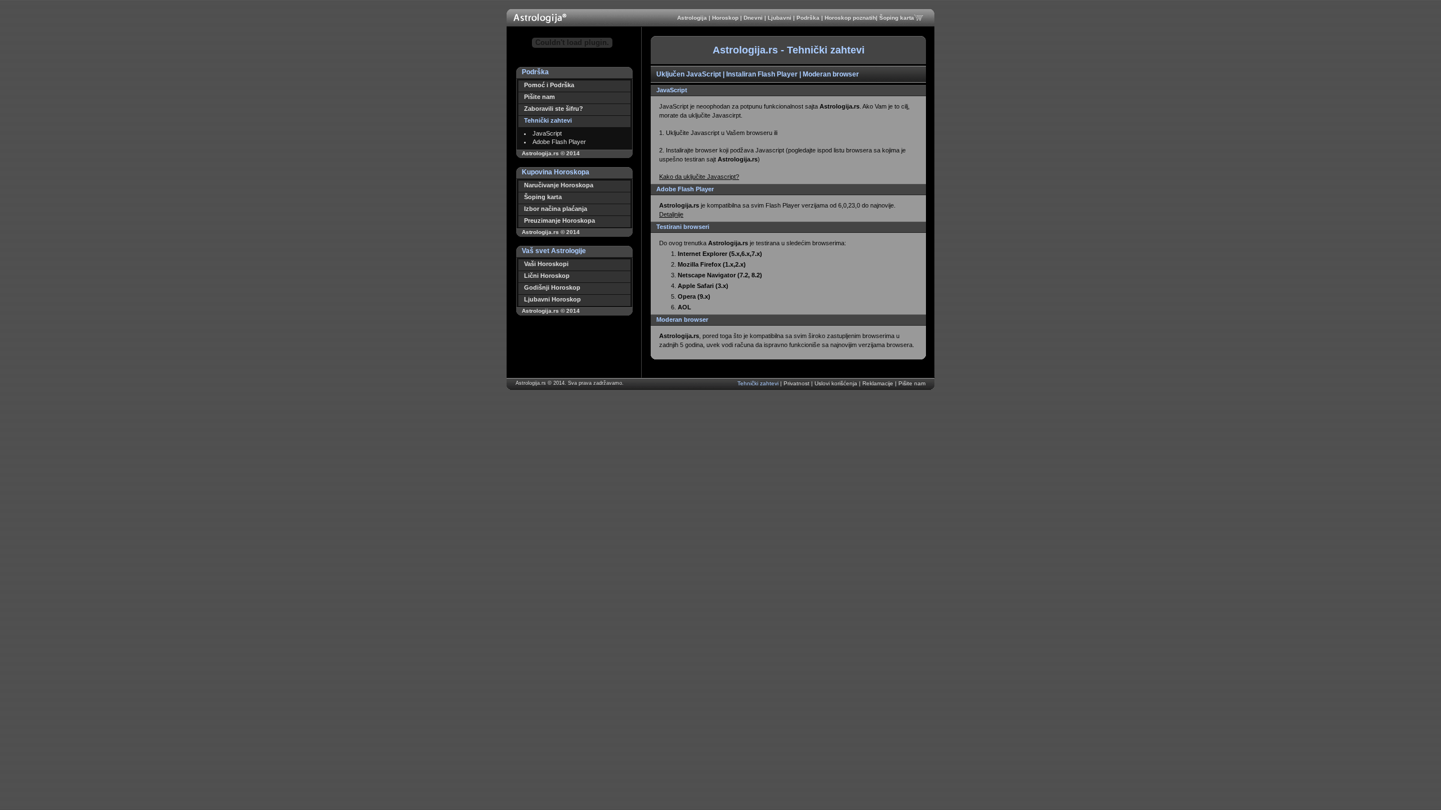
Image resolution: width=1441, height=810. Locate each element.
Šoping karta (896, 18)
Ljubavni (780, 18)
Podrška (808, 18)
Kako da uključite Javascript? (699, 176)
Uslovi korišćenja (837, 383)
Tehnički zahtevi (548, 120)
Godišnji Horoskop (552, 287)
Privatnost (797, 383)
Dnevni (754, 18)
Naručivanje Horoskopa (558, 185)
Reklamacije (878, 383)
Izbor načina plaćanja (555, 208)
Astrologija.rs (531, 383)
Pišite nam (539, 96)
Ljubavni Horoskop (552, 299)
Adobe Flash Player (559, 141)
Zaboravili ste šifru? (553, 108)
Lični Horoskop (547, 275)
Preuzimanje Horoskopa (559, 220)
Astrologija (693, 18)
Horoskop (726, 18)
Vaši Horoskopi (546, 263)
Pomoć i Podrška (549, 85)
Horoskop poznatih (850, 18)
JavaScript (547, 133)
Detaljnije (671, 214)
